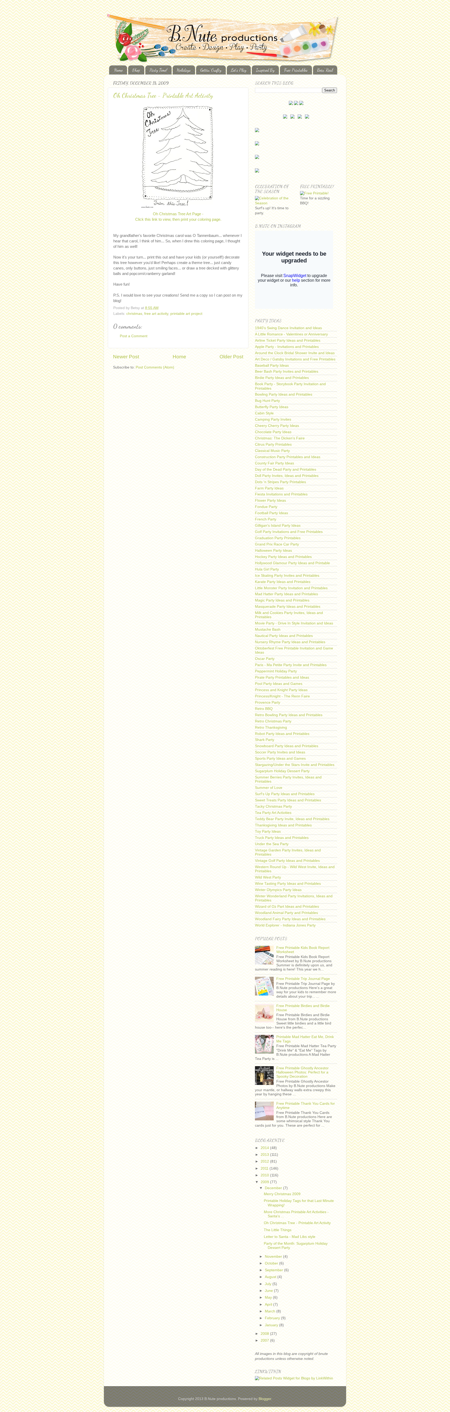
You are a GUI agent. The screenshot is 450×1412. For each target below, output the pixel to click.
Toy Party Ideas (268, 831)
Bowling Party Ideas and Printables (283, 394)
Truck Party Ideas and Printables (282, 838)
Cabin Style (264, 413)
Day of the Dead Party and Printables (285, 469)
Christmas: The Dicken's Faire (280, 438)
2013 (265, 1155)
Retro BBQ (264, 709)
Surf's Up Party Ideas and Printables (285, 794)
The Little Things (277, 1230)
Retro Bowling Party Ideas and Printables (288, 715)
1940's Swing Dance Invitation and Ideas (288, 328)
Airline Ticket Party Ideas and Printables (287, 340)
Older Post (231, 356)
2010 (265, 1175)
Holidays (184, 69)
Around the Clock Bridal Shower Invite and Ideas (295, 353)
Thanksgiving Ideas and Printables (283, 825)
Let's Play (238, 69)
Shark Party (264, 740)
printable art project (186, 314)
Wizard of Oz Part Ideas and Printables (287, 906)
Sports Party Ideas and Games (280, 758)
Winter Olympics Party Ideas (278, 890)
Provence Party (267, 702)
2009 (265, 1182)
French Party (265, 519)
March (270, 1311)
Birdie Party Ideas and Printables (282, 378)
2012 (265, 1161)
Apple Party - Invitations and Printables (287, 347)
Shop (136, 69)
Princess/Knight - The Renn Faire (282, 696)
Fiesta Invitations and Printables (281, 494)
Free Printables (296, 69)
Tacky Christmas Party (273, 806)
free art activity (156, 314)
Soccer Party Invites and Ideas (280, 752)
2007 (265, 1340)
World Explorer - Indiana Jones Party (285, 925)
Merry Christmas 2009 (282, 1194)
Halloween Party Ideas (273, 550)
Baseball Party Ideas (272, 365)
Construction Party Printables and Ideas (287, 457)
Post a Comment (133, 336)
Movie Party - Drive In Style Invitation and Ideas (294, 623)
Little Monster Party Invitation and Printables (291, 588)
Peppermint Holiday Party (276, 671)
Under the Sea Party (272, 844)
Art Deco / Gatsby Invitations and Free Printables (295, 359)
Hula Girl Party (267, 569)
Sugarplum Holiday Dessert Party (282, 771)
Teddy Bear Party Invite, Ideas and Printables (292, 819)
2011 (265, 1168)
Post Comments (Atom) (155, 367)
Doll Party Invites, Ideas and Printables (286, 476)
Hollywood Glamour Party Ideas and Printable (292, 563)
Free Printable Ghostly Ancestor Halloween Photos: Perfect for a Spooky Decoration (302, 1072)
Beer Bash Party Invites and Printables (286, 371)
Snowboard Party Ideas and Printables (286, 746)
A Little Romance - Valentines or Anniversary (291, 334)
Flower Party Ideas (270, 500)
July (268, 1284)
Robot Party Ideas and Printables (282, 734)
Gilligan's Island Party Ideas (278, 525)
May (269, 1297)
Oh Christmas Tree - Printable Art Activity (163, 95)
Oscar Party (264, 659)
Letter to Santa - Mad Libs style (289, 1237)
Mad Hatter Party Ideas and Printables (286, 594)
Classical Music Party (272, 451)
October (272, 1263)
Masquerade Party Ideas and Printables (287, 607)
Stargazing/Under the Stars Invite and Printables (294, 765)
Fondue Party (266, 507)
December (274, 1188)
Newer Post (126, 356)
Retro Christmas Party (273, 721)
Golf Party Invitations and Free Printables (289, 532)
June (269, 1291)
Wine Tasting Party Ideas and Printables (288, 884)
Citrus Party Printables (273, 444)
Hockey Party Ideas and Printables (283, 557)
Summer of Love (268, 788)
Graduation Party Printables (278, 538)
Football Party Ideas (271, 513)
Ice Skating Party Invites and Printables (287, 576)
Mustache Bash (267, 629)
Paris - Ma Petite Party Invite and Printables (291, 665)
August (271, 1277)
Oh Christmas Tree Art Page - (178, 214)
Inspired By (265, 69)
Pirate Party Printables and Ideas (282, 677)
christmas (134, 314)
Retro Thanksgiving (271, 727)
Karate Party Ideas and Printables (282, 582)
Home (118, 69)
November (274, 1256)
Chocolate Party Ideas (273, 432)
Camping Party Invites (273, 419)
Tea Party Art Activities (273, 813)
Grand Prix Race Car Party (277, 544)
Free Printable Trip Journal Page (303, 979)
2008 (265, 1334)
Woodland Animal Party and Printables (286, 913)
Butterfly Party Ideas (271, 407)
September (274, 1270)
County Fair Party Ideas (274, 463)
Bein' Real (325, 69)
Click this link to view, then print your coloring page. (178, 219)
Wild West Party (268, 877)
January (272, 1325)
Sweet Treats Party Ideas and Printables (288, 800)
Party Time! (158, 69)
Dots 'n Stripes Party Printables (280, 482)
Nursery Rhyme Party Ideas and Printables (290, 642)
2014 (265, 1148)
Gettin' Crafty (210, 69)
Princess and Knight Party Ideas (281, 690)
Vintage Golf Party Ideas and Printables (287, 861)
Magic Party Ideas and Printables (282, 600)
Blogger (265, 1399)
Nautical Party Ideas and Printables (284, 636)
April (269, 1304)
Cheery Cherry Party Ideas (277, 426)
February (273, 1318)
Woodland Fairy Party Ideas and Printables (290, 919)
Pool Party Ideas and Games (278, 684)
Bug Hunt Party (267, 401)
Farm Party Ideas (269, 488)
